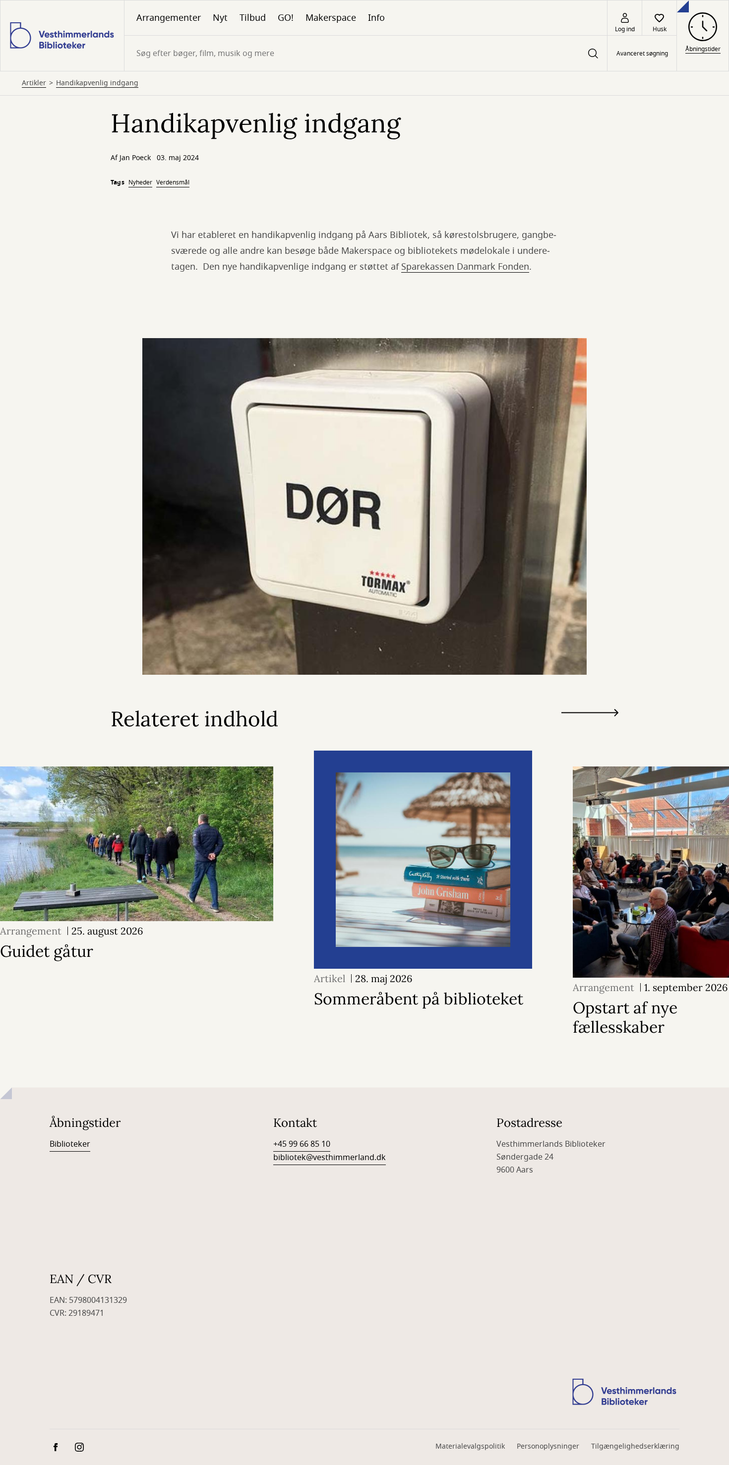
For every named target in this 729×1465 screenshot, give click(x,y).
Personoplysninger (548, 1446)
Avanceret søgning (642, 53)
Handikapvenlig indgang (97, 83)
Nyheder (140, 182)
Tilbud (253, 17)
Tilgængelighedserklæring (635, 1446)
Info (376, 17)
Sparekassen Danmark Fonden (465, 266)
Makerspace (330, 17)
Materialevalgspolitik (470, 1446)
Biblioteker (70, 1144)
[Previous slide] (589, 731)
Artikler (34, 83)
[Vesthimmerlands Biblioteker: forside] (62, 35)
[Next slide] (589, 714)
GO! (286, 17)
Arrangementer (168, 17)
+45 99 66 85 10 (301, 1144)
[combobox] (365, 53)
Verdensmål (172, 182)
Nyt (220, 17)
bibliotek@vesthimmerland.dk (329, 1158)
